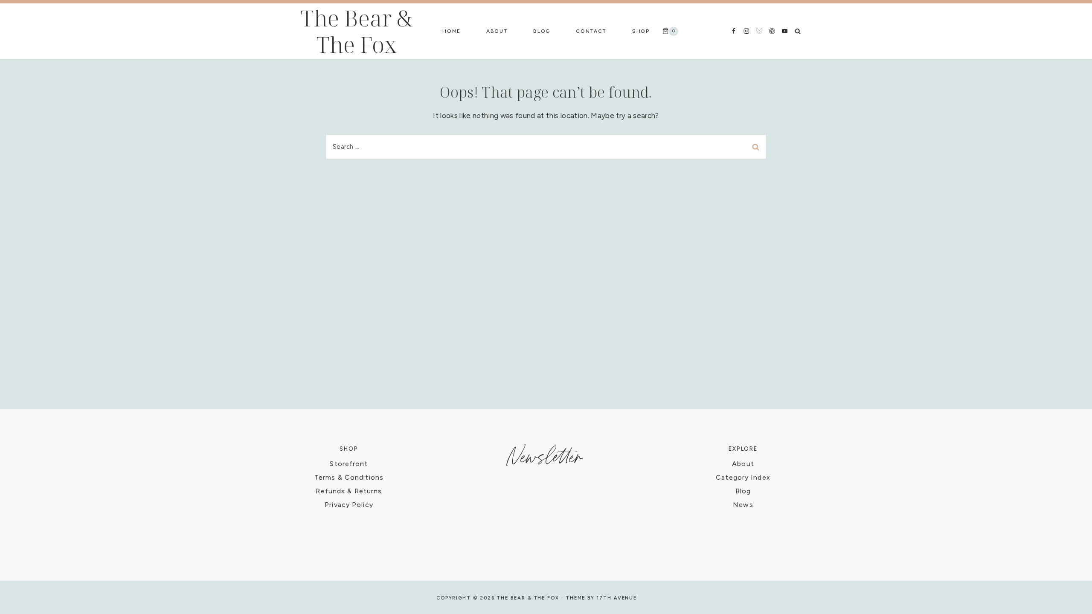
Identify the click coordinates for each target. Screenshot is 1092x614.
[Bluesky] (759, 31)
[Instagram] (746, 31)
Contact (591, 31)
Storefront (349, 464)
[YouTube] (784, 31)
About (497, 31)
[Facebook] (733, 31)
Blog (541, 31)
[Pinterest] (772, 31)
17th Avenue (617, 598)
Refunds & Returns (349, 491)
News (743, 505)
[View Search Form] (798, 31)
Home (451, 31)
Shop (641, 31)
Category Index (743, 477)
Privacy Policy (349, 505)
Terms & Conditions (348, 477)
